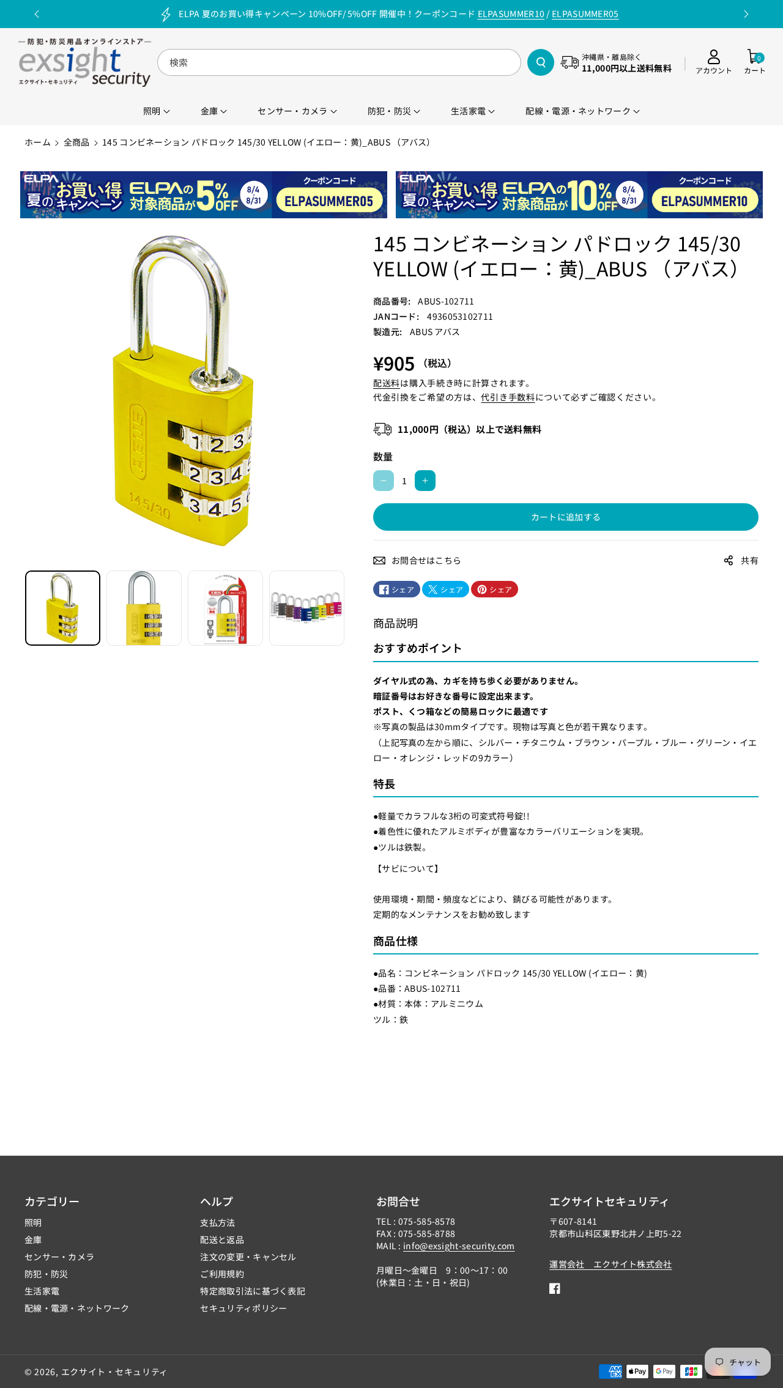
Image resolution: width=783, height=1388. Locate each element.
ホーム (37, 142)
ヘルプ (216, 1201)
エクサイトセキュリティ (609, 1201)
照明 (33, 1222)
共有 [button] (750, 560)
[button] (754, 62)
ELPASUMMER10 (511, 13)
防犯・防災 (46, 1274)
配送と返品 (222, 1239)
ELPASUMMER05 (585, 13)
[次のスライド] (746, 14)
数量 (383, 456)
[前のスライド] (37, 14)
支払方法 (217, 1222)
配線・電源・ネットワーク (77, 1308)
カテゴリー (52, 1201)
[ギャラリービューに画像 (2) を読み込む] (144, 608)
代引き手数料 (508, 397)
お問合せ (398, 1201)
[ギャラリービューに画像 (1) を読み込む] (62, 608)
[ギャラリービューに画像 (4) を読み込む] (306, 608)
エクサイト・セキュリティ (114, 1371)
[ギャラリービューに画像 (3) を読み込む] (225, 608)
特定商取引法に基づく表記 (252, 1291)
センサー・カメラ (59, 1256)
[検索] (540, 62)
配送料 (386, 383)
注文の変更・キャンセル (248, 1256)
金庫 (33, 1239)
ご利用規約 (222, 1274)
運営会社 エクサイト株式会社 (610, 1264)
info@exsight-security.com (459, 1245)
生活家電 (41, 1291)
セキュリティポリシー (243, 1308)
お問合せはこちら (426, 560)
